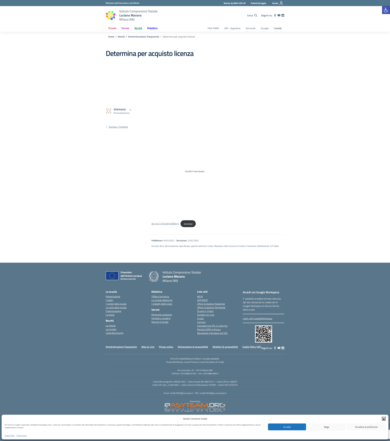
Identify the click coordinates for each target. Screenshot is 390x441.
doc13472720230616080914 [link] (165, 223)
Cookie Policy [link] (10, 435)
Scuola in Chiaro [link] (205, 311)
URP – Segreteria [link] (232, 28)
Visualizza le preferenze (366, 427)
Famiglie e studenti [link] (160, 318)
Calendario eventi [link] (114, 333)
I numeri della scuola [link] (116, 304)
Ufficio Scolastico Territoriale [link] (211, 307)
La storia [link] (110, 315)
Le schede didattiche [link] (161, 300)
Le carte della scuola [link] (116, 307)
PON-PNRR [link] (213, 28)
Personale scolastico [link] (161, 314)
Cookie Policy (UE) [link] (251, 347)
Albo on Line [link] (147, 347)
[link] (386, 10)
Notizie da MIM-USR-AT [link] (235, 3)
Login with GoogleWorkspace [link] (257, 318)
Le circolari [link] (111, 329)
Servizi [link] (125, 28)
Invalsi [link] (200, 318)
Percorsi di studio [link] (159, 322)
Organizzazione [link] (113, 311)
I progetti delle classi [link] (161, 304)
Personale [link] (250, 28)
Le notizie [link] (110, 325)
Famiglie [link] (265, 28)
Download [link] (188, 223)
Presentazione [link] (113, 296)
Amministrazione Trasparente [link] (121, 347)
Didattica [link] (152, 28)
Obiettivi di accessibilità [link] (225, 347)
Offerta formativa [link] (160, 296)
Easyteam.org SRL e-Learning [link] (212, 326)
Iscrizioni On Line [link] (205, 315)
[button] (383, 418)
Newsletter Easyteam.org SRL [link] (212, 333)
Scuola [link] (112, 28)
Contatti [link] (278, 28)
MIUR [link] (200, 296)
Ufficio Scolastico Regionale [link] (211, 304)
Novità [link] (138, 28)
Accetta (287, 427)
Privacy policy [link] (21, 435)
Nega (326, 427)
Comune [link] (201, 322)
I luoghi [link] (109, 300)
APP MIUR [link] (202, 300)
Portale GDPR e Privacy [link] (209, 329)
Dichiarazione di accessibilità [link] (193, 347)
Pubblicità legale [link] (258, 3)
